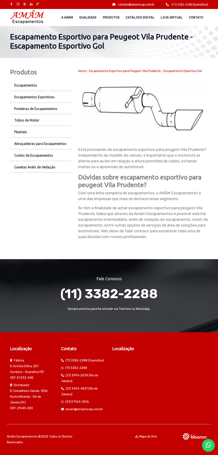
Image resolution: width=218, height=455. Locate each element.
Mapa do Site (148, 436)
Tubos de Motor (26, 120)
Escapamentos (25, 85)
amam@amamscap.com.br (84, 409)
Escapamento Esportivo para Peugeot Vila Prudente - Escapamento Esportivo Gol (145, 71)
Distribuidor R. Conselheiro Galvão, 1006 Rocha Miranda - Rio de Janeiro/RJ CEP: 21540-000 (29, 396)
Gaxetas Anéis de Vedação (34, 167)
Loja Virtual (172, 17)
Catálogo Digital (140, 17)
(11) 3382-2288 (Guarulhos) (189, 4)
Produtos (111, 17)
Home (82, 71)
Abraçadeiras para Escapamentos (40, 144)
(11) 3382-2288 (109, 294)
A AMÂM (67, 17)
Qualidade (88, 17)
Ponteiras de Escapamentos (35, 109)
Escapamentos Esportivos (34, 97)
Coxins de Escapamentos (33, 155)
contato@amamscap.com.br (136, 4)
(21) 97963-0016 (77, 402)
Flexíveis (20, 132)
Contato (196, 17)
